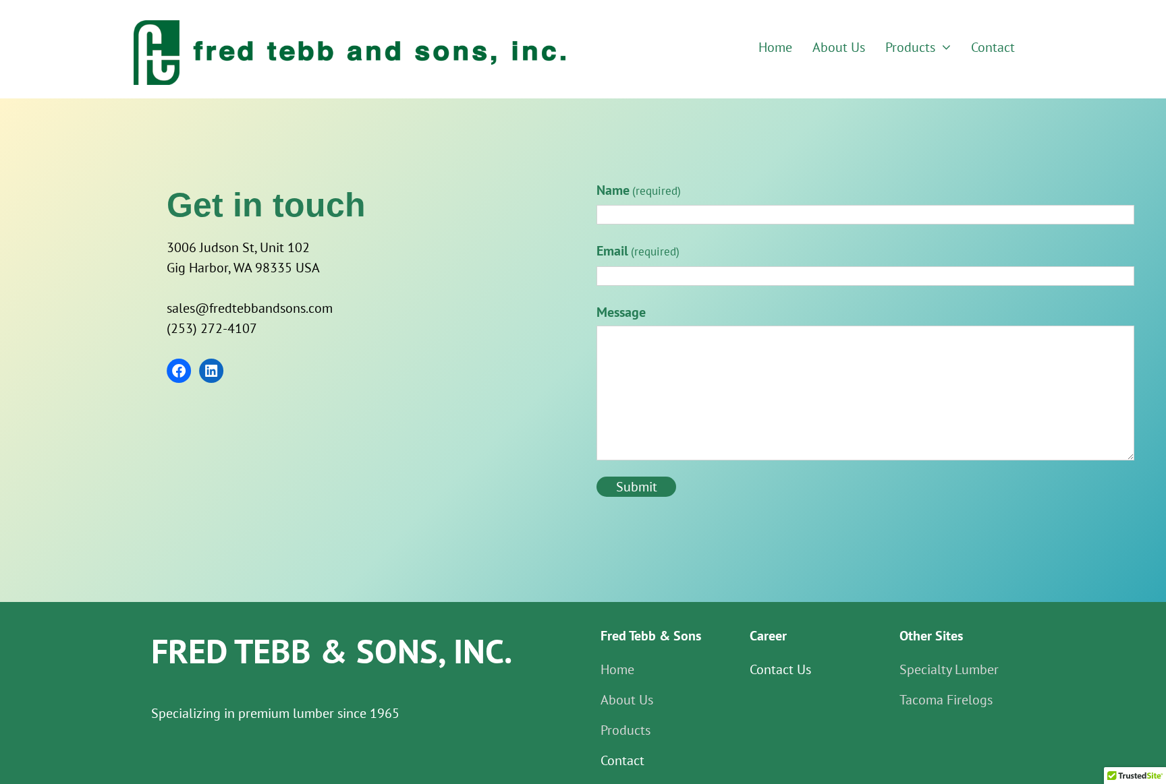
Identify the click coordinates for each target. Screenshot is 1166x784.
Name (638, 190)
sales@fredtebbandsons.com (250, 308)
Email (637, 251)
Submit (636, 486)
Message (621, 312)
